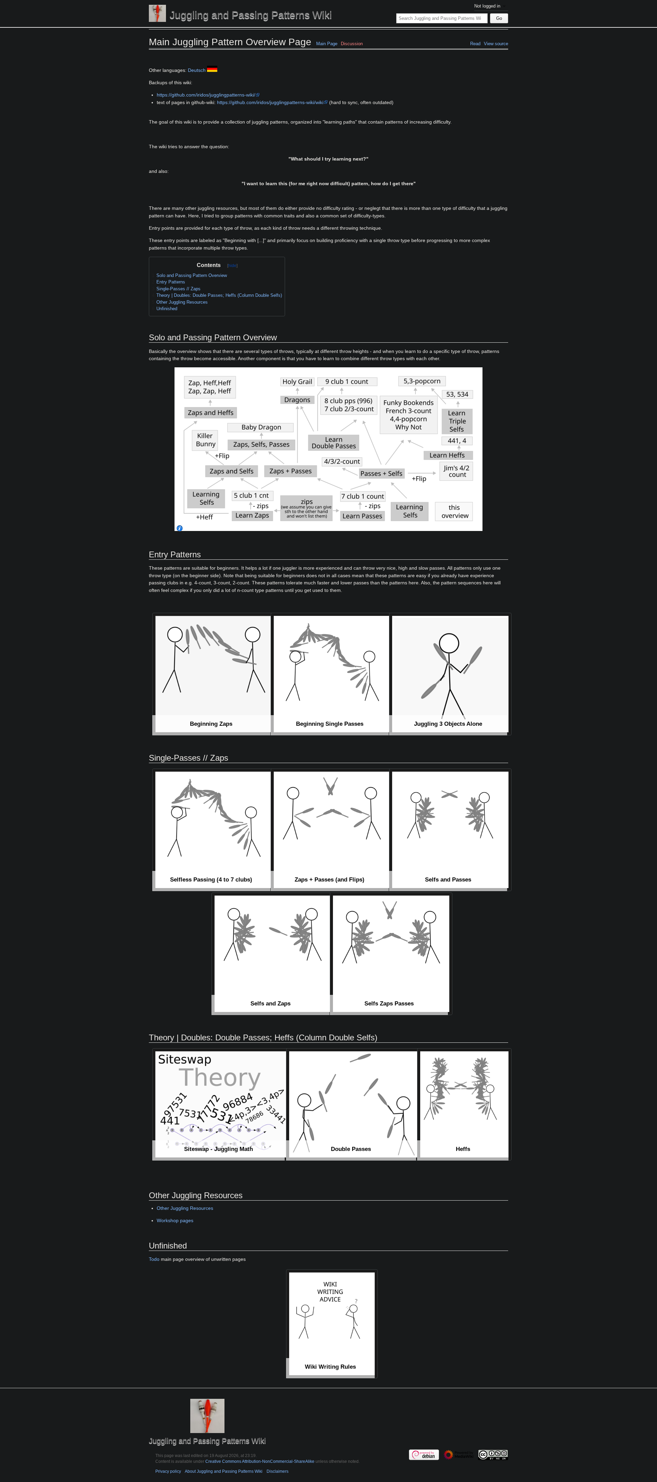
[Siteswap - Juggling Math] (221, 1104)
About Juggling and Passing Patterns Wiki (223, 1471)
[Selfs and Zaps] (273, 954)
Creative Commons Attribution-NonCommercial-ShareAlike (259, 1461)
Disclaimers (277, 1471)
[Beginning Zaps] (213, 674)
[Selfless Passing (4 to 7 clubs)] (213, 830)
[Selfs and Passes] (450, 830)
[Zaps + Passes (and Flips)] (332, 830)
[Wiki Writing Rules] (332, 1323)
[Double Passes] (353, 1104)
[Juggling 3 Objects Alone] (450, 674)
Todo (154, 1259)
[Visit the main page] (157, 13)
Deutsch (197, 70)
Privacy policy (168, 1471)
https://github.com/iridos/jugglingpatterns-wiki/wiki (270, 102)
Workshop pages (175, 1220)
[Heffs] (464, 1104)
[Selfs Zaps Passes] (391, 954)
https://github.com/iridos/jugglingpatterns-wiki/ (206, 95)
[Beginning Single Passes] (332, 674)
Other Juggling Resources (185, 1208)
